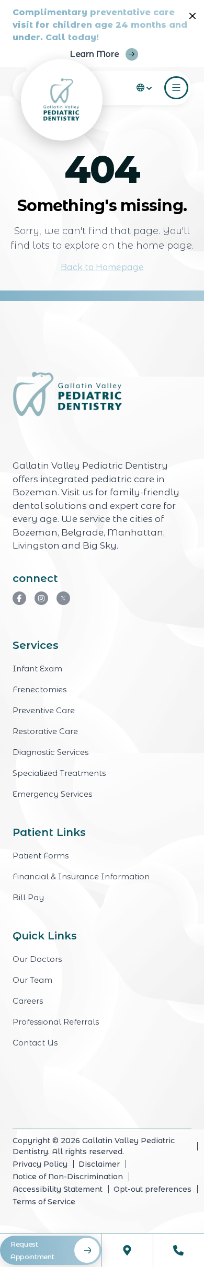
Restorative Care (45, 731)
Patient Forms (41, 856)
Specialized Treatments (59, 773)
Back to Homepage (102, 267)
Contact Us (35, 1043)
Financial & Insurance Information (81, 876)
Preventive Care (44, 710)
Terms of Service (44, 1201)
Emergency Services (52, 794)
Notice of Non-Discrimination (68, 1176)
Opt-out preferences (152, 1189)
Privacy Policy (40, 1164)
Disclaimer (99, 1164)
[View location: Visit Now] (127, 1250)
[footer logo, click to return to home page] (67, 395)
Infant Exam (37, 668)
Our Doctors (37, 959)
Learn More (94, 54)
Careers (28, 1001)
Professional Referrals (56, 1022)
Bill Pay (28, 897)
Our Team (32, 980)
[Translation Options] (145, 87)
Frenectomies (39, 689)
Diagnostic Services (50, 752)
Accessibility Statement (58, 1189)
